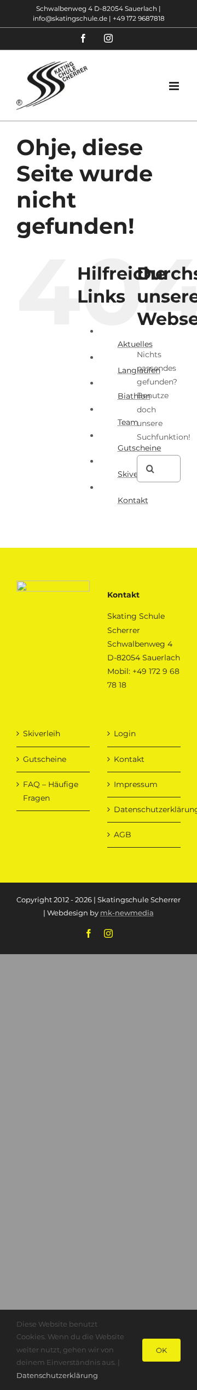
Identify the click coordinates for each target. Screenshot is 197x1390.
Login (125, 733)
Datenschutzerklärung (144, 809)
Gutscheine (44, 759)
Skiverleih (41, 733)
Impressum (136, 784)
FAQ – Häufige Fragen (50, 791)
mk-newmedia (127, 912)
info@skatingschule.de (70, 18)
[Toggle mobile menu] (175, 86)
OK (161, 1350)
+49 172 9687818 (139, 18)
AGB (122, 834)
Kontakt (133, 500)
